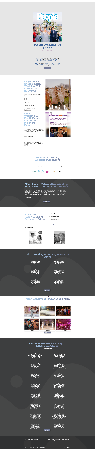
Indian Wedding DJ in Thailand (35, 428)
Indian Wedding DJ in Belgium (35, 365)
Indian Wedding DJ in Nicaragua (59, 385)
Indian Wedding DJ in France (59, 376)
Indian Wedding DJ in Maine (36, 281)
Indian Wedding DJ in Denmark (59, 366)
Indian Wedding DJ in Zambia (59, 424)
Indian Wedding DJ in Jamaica (35, 394)
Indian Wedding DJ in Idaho (36, 273)
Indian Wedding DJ (56, 58)
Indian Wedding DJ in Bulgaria (35, 376)
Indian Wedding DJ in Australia (35, 358)
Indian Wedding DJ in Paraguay (59, 394)
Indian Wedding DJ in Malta (59, 404)
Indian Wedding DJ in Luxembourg (35, 404)
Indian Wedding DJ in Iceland (35, 385)
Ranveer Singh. (47, 65)
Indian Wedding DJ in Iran (35, 388)
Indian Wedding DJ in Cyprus (59, 364)
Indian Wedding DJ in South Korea (35, 418)
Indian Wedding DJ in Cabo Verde (59, 354)
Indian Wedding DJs (45, 301)
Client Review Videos (28, 197)
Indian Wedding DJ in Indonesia (35, 387)
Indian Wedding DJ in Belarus (35, 366)
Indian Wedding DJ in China (59, 358)
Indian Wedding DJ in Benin (35, 368)
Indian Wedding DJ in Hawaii (35, 272)
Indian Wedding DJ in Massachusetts (35, 283)
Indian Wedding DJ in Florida (35, 270)
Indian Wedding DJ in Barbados (35, 364)
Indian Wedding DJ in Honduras (35, 383)
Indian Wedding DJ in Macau (35, 405)
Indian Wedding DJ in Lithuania (35, 403)
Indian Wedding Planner (47, 58)
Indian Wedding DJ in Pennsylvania (59, 274)
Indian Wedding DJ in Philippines (59, 396)
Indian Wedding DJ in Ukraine (59, 415)
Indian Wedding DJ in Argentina (35, 357)
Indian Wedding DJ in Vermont (58, 282)
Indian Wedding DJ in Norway (59, 387)
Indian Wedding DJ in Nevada (59, 263)
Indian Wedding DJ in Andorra (35, 353)
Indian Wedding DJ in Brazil (35, 374)
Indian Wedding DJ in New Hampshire (59, 264)
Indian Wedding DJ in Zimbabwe (59, 425)
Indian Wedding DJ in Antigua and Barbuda (35, 355)
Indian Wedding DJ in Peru (59, 395)
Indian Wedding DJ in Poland (59, 397)
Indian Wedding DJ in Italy (35, 393)
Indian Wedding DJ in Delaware (35, 269)
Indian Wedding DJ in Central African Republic (59, 355)
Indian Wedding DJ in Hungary (35, 384)
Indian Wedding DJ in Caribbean (59, 353)
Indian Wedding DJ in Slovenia (35, 416)
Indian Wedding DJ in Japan (35, 395)
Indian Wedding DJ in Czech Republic (59, 365)
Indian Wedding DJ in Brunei (35, 375)
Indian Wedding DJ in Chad (59, 356)
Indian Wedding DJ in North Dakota (59, 270)
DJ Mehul (51, 52)
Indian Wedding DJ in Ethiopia (59, 374)
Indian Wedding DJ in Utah (59, 281)
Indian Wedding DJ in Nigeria (59, 386)
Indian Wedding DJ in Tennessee (59, 279)
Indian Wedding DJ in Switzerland (35, 425)
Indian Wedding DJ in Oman (59, 388)
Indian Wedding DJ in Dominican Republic (59, 368)
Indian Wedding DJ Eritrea (47, 46)
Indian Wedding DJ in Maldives (35, 408)
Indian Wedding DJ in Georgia (35, 271)
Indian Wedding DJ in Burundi (35, 378)
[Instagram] (68, 447)
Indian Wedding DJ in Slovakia (35, 415)
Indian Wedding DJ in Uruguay (59, 419)
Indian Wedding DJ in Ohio (59, 271)
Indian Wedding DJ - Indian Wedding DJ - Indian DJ (47, 259)
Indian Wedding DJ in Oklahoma (59, 272)
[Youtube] (67, 447)
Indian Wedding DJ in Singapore (35, 414)
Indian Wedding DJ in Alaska (35, 262)
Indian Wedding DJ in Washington (59, 284)
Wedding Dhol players (54, 301)
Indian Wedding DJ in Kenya (35, 398)
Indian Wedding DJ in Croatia (59, 363)
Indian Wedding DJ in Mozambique (59, 408)
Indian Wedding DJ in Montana (59, 261)
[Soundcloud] (66, 447)
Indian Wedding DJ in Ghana (59, 378)
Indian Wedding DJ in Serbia (35, 413)
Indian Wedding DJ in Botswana (35, 373)
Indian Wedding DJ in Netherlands (59, 383)
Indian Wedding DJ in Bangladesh (35, 363)
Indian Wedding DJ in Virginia (59, 283)
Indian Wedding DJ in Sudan (35, 423)
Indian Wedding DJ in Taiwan (35, 427)
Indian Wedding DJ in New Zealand (59, 384)
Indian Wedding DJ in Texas (59, 280)
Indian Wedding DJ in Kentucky (35, 279)
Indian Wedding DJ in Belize (35, 367)
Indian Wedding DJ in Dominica (59, 367)
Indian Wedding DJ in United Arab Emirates (59, 416)
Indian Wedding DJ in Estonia (59, 373)
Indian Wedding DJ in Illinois (35, 274)
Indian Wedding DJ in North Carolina (59, 269)
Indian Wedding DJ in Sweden (35, 424)
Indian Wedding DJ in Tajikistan (59, 426)
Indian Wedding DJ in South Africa (35, 417)
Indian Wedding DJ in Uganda (59, 414)
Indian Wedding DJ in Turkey (59, 413)
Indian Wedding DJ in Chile (59, 357)
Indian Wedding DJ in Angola (35, 354)
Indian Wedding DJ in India (35, 386)
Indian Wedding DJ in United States (59, 418)
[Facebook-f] (64, 447)
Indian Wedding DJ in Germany (59, 377)
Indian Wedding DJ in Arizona (35, 263)
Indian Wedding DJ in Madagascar (35, 406)
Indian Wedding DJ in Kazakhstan (35, 397)
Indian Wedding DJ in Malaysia (35, 407)
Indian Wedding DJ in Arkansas (35, 264)
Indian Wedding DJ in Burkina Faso (35, 377)
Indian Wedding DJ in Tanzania (59, 427)
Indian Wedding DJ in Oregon (59, 273)
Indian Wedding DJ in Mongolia (59, 406)
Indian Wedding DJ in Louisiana (35, 280)
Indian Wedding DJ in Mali (59, 403)
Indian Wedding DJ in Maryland (35, 282)
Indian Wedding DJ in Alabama (35, 261)
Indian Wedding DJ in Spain (35, 419)
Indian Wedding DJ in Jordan (35, 396)
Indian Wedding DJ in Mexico (59, 405)
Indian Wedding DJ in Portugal (59, 398)
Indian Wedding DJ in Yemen (59, 423)
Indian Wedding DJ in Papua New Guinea (59, 393)
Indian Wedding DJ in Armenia (35, 356)
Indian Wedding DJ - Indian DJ (47, 50)
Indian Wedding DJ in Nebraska (59, 262)
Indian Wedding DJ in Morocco (59, 407)
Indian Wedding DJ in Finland (59, 375)
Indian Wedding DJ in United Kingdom (59, 417)
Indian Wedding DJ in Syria (35, 426)
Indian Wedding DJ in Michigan (35, 284)
